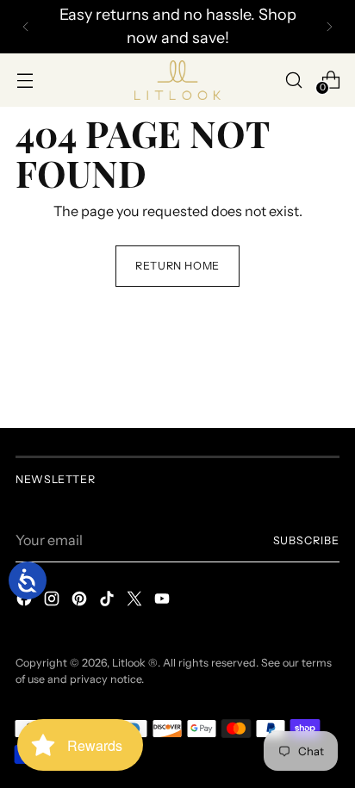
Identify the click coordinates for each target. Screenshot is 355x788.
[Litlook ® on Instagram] (53, 601)
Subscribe (306, 540)
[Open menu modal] (24, 79)
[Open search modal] (293, 79)
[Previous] (26, 26)
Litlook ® (135, 662)
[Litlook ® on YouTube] (163, 601)
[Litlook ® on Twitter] (136, 601)
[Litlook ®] (177, 80)
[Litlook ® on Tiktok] (108, 601)
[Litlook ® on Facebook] (26, 601)
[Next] (329, 26)
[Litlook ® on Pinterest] (81, 601)
